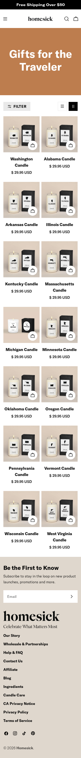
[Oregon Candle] (59, 384)
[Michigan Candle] (21, 325)
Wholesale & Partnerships (25, 644)
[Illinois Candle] (59, 200)
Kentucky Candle (21, 283)
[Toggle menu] (5, 18)
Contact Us (12, 661)
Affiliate (10, 669)
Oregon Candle (59, 408)
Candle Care (14, 695)
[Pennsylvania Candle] (21, 444)
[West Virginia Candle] (59, 509)
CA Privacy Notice (19, 703)
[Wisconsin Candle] (21, 509)
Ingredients (13, 686)
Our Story (11, 635)
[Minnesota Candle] (59, 325)
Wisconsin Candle (21, 533)
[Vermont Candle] (59, 444)
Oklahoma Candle (21, 408)
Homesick (24, 748)
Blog (7, 678)
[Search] (66, 18)
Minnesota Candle (59, 349)
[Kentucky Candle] (21, 259)
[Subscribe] (71, 596)
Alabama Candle (59, 159)
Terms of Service (17, 720)
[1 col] (62, 106)
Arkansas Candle (21, 224)
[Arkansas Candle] (21, 200)
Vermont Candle (59, 468)
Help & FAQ (13, 652)
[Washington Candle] (21, 134)
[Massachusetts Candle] (59, 259)
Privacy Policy (15, 712)
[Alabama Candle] (59, 134)
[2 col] (73, 106)
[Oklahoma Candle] (21, 384)
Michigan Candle (22, 349)
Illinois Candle (59, 224)
